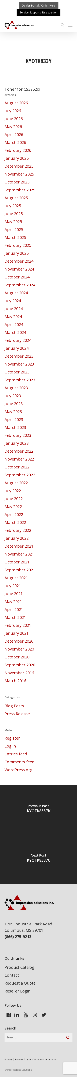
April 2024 (14, 324)
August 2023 (16, 387)
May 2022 (13, 506)
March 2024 (15, 332)
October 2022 (17, 467)
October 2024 (17, 277)
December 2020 (19, 641)
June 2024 (14, 308)
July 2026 (13, 110)
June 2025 (14, 213)
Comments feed (19, 762)
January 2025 (17, 253)
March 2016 (15, 680)
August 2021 (16, 577)
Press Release (17, 713)
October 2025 (17, 182)
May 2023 (13, 411)
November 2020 (19, 649)
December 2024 (19, 261)
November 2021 (19, 554)
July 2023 (13, 395)
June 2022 (14, 498)
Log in (10, 746)
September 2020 (20, 665)
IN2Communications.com (43, 1059)
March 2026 (15, 142)
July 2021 (13, 585)
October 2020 (17, 657)
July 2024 (13, 300)
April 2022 (14, 514)
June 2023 (14, 403)
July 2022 (13, 490)
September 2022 (20, 475)
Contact (12, 975)
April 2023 (14, 419)
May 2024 (13, 316)
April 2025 (14, 229)
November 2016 (19, 672)
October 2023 (17, 372)
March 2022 (15, 522)
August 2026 (16, 102)
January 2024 (17, 348)
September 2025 (20, 190)
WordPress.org (18, 769)
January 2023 (17, 443)
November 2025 (19, 174)
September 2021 (20, 570)
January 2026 (17, 158)
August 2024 (16, 292)
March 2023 (15, 427)
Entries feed (16, 754)
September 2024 (20, 285)
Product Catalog (19, 967)
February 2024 (18, 340)
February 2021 (18, 625)
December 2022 (19, 451)
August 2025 (16, 197)
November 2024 (19, 269)
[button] (70, 25)
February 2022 (18, 530)
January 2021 (17, 633)
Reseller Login (18, 991)
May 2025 (13, 221)
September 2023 (20, 380)
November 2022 (19, 459)
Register (12, 738)
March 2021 (15, 617)
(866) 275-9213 (18, 936)
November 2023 (19, 364)
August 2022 (16, 482)
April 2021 (14, 609)
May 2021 (13, 601)
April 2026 (14, 134)
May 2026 (13, 126)
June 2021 (14, 593)
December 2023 (19, 356)
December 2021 (19, 546)
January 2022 (17, 538)
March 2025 (15, 237)
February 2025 (18, 245)
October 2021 (17, 562)
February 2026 (18, 150)
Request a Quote (20, 983)
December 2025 (19, 166)
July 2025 (13, 205)
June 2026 (14, 118)
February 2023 (18, 435)
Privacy (8, 1059)
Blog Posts (14, 706)
